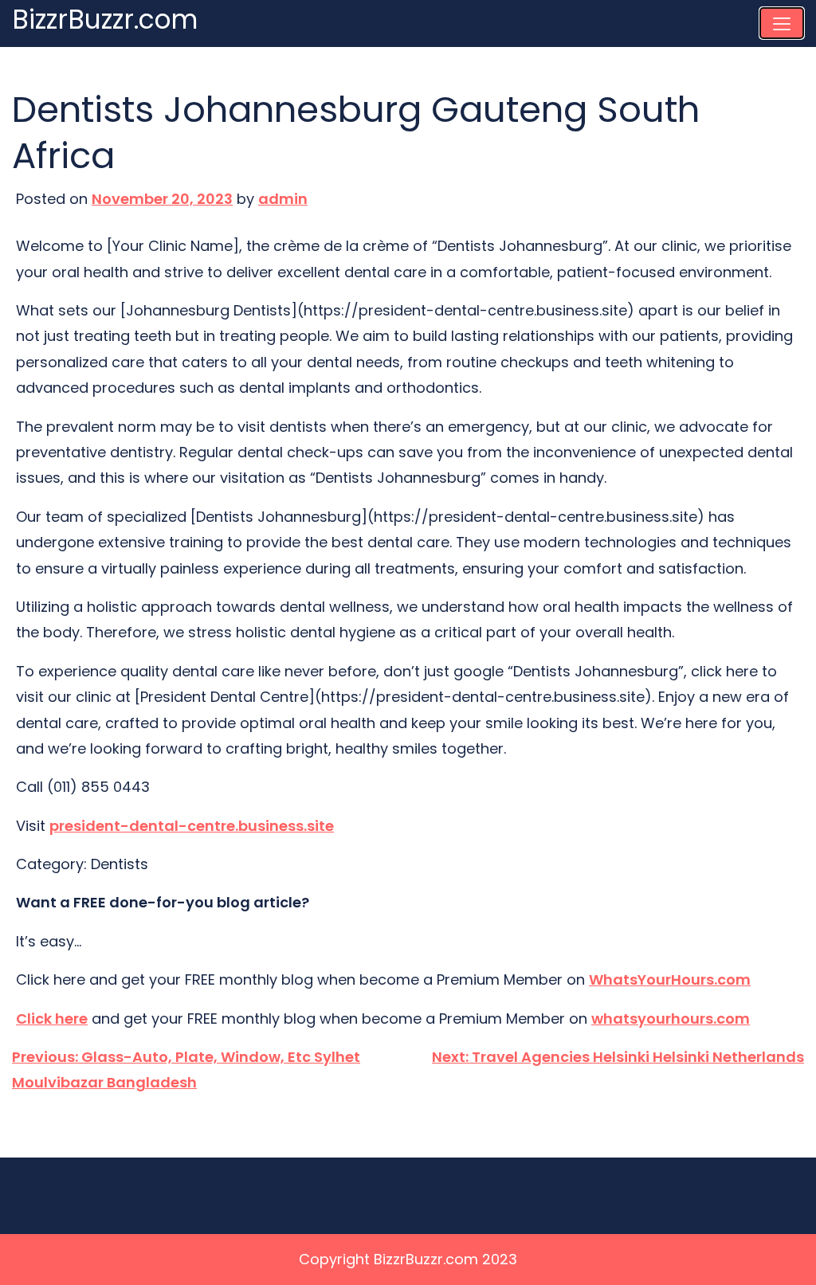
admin (283, 199)
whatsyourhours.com (670, 1018)
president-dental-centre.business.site (191, 826)
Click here (52, 1018)
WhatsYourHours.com (670, 979)
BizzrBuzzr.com (105, 20)
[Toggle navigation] (781, 23)
